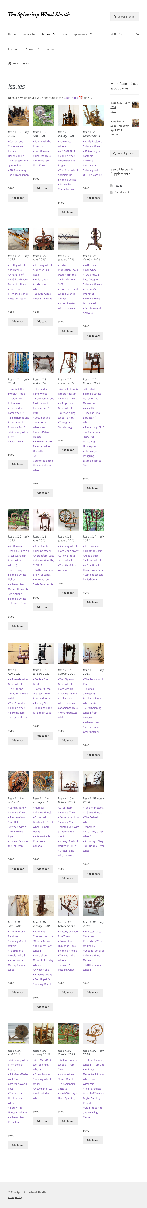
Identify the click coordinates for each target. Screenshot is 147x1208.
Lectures (13, 49)
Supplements (122, 192)
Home (12, 34)
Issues (46, 34)
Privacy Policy (15, 1197)
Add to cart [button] (18, 198)
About (30, 49)
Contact (50, 49)
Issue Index (71, 98)
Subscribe (28, 34)
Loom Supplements (74, 34)
